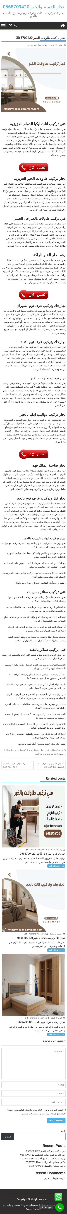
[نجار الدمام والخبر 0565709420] (62, 25)
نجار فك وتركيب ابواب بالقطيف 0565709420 (43, 1154)
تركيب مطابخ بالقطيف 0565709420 (47, 1165)
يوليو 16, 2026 (57, 849)
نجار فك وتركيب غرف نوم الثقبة (47, 754)
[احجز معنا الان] (59, 1207)
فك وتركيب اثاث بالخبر (54, 750)
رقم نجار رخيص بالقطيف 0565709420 (13, 765)
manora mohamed (36, 45)
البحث (63, 1131)
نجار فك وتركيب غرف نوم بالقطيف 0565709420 (51, 765)
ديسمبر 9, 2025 (56, 933)
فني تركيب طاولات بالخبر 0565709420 (46, 1150)
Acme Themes (33, 1208)
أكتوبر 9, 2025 (57, 1018)
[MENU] (3, 25)
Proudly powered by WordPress (20, 1205)
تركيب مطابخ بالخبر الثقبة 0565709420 (46, 1162)
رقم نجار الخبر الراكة (32, 750)
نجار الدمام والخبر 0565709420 (33, 6)
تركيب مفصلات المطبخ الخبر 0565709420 (44, 1158)
